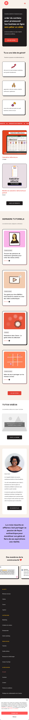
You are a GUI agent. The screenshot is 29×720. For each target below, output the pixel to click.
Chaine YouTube (6, 662)
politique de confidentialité (7, 707)
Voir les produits (14, 203)
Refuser (14, 716)
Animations (6, 332)
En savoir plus (14, 508)
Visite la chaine (14, 437)
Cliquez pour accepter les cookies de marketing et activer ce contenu (14, 424)
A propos (4, 677)
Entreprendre (5, 630)
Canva (3, 604)
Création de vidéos (7, 291)
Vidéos (4, 599)
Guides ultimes (5, 651)
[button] (27, 700)
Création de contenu (8, 250)
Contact (4, 682)
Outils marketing (6, 635)
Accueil (4, 671)
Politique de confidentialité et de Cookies (12, 693)
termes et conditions (14, 708)
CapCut (4, 609)
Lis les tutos (11, 40)
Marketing (4, 619)
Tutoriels (4, 645)
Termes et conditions (7, 688)
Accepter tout (14, 713)
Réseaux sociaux (6, 593)
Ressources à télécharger (8, 656)
